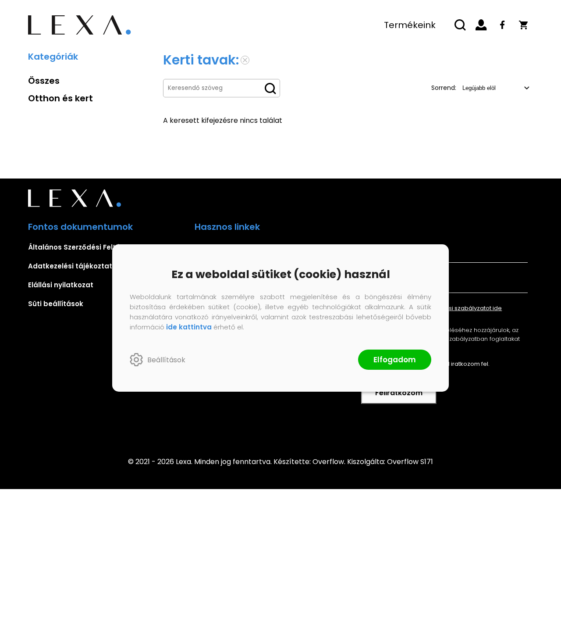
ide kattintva (189, 327)
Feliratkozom (399, 393)
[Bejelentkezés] (481, 25)
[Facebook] (502, 25)
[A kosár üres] (523, 25)
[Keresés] (460, 25)
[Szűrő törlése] (245, 60)
